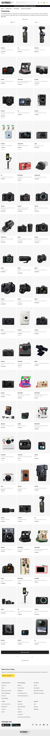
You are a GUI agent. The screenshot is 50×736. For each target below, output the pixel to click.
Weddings (36, 709)
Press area (20, 714)
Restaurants (4, 706)
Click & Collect (21, 688)
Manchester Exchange (39, 693)
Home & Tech (9, 8)
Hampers (36, 706)
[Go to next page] (47, 657)
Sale (35, 704)
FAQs (3, 688)
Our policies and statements (24, 717)
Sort (36, 22)
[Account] (38, 2)
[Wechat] (44, 725)
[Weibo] (47, 725)
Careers (19, 709)
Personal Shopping (6, 693)
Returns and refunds (6, 690)
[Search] (17, 2)
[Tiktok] (40, 725)
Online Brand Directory (23, 695)
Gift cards (4, 695)
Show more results (25, 652)
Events (3, 711)
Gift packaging (5, 698)
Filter (12, 22)
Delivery (19, 685)
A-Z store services (6, 704)
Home (2, 8)
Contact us (4, 685)
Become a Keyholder (7, 675)
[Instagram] (36, 725)
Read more (3, 16)
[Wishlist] (41, 2)
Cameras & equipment (26, 8)
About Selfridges (21, 706)
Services (3, 709)
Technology (16, 8)
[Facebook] (33, 725)
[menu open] (47, 2)
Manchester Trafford (38, 690)
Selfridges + (20, 690)
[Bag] (44, 2)
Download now (33, 6)
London (35, 685)
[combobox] (26, 2)
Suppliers (20, 711)
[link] (8, 49)
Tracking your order (22, 693)
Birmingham (37, 688)
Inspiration (20, 704)
